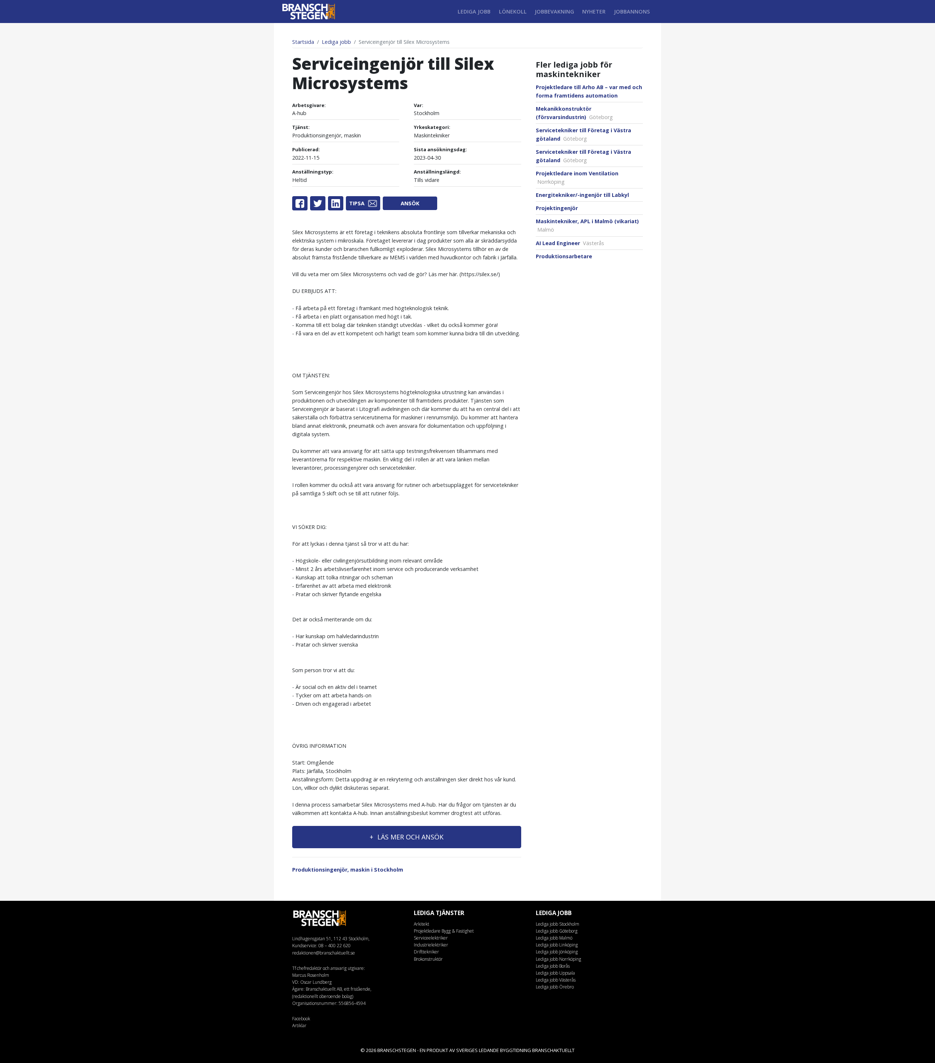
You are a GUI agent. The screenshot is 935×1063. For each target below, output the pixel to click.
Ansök (410, 203)
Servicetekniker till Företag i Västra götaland (583, 134)
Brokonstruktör (428, 959)
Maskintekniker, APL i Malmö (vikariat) (587, 225)
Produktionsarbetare (564, 256)
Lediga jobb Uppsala (555, 973)
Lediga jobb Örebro (555, 987)
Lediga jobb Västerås (556, 980)
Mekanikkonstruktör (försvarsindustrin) (574, 113)
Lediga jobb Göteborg (556, 931)
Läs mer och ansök (409, 837)
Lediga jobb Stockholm (557, 924)
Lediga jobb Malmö (554, 938)
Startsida (303, 41)
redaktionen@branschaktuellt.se (323, 953)
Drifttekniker (426, 952)
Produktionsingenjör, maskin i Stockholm (347, 869)
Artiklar (299, 1025)
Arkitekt (421, 924)
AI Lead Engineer (570, 243)
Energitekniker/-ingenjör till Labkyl (582, 194)
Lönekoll (513, 11)
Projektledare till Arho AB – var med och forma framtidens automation (589, 91)
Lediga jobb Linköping (557, 945)
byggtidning (515, 1050)
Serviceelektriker (431, 938)
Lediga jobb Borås (553, 966)
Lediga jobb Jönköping (557, 952)
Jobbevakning (554, 11)
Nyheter (594, 11)
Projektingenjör (557, 208)
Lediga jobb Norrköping (558, 959)
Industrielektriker (431, 945)
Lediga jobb (474, 11)
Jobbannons (632, 11)
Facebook (301, 1019)
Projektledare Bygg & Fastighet (444, 931)
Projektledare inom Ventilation (577, 177)
